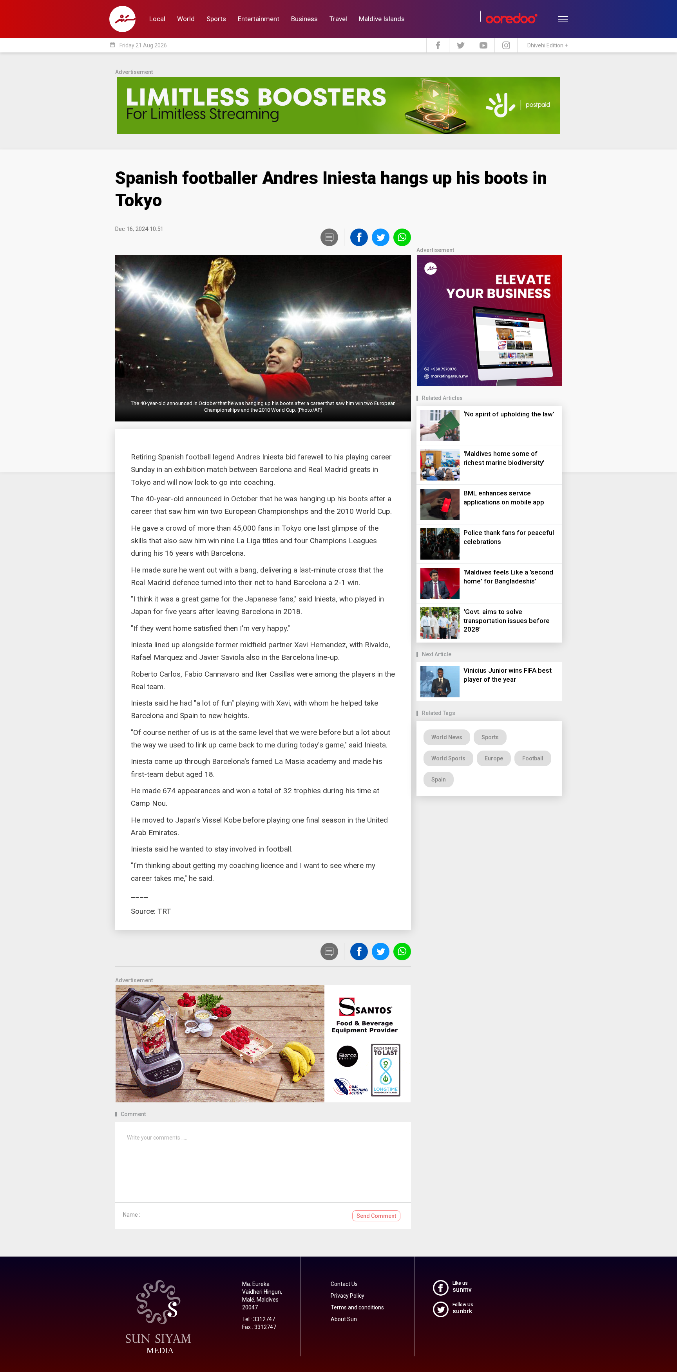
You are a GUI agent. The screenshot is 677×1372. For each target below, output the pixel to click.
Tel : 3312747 (258, 1319)
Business (304, 19)
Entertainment (258, 19)
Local (157, 19)
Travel (338, 19)
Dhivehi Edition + (547, 45)
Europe (494, 758)
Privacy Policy (347, 1296)
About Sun (344, 1319)
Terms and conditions (357, 1307)
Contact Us (344, 1284)
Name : (131, 1215)
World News (446, 737)
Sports (216, 19)
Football (532, 758)
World (186, 19)
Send (376, 1216)
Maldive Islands (382, 19)
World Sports (448, 758)
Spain (438, 779)
